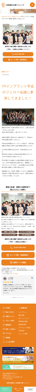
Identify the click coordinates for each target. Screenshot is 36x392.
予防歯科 (21, 330)
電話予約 (6, 389)
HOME (7, 308)
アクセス (8, 333)
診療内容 (24, 308)
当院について (10, 316)
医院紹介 (8, 325)
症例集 (7, 337)
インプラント (23, 312)
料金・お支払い (10, 329)
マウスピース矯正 (24, 327)
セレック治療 (23, 333)
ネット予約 (19, 389)
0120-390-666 (19, 54)
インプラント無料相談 (30, 389)
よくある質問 (10, 342)
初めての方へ (10, 312)
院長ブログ (5, 71)
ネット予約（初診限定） (19, 59)
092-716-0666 (13, 273)
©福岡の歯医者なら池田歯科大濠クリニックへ (18, 383)
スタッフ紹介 (10, 320)
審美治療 (21, 315)
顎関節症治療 (23, 321)
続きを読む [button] (6, 293)
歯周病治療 (22, 324)
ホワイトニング (24, 318)
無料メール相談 (19, 262)
